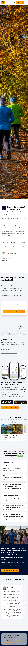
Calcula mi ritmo (14, 311)
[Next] (25, 433)
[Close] (24, 639)
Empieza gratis (20, 2)
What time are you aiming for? (11, 304)
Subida (15, 242)
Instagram (14, 268)
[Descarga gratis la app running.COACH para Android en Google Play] (20, 402)
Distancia (7, 242)
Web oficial (4, 260)
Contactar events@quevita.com (9, 353)
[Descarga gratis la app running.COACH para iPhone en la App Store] (7, 402)
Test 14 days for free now (10, 407)
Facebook (5, 268)
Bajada (23, 242)
